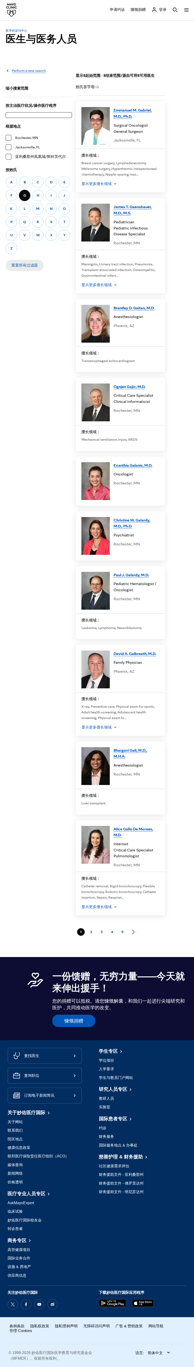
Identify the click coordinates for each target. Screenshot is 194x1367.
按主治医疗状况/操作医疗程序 (31, 105)
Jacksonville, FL (27, 147)
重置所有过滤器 (24, 265)
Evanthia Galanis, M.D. (133, 465)
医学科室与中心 (16, 30)
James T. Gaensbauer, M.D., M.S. (133, 209)
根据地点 (13, 126)
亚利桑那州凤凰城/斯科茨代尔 (40, 156)
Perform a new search (29, 70)
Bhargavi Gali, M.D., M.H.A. (130, 753)
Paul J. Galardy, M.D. (131, 574)
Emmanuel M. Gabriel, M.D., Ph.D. (133, 113)
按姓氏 (11, 170)
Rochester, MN (26, 137)
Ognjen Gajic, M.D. (130, 386)
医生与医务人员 (41, 38)
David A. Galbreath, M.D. (135, 653)
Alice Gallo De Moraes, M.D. (133, 831)
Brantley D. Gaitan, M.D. (134, 307)
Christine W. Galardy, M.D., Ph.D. (132, 523)
